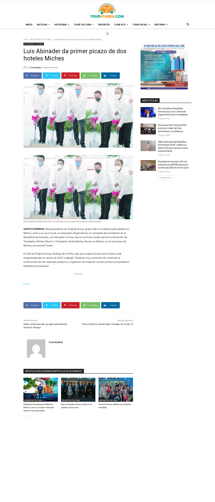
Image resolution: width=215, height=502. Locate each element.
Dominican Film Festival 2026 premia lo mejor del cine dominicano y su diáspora (172, 128)
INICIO (29, 24)
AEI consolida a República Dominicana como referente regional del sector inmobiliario (173, 111)
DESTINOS (159, 24)
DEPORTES (104, 24)
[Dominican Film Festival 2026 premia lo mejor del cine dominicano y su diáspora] (148, 129)
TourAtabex (35, 67)
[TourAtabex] (25, 67)
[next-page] (30, 417)
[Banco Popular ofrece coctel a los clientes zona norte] (78, 390)
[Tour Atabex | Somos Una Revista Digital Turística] (107, 11)
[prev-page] (25, 417)
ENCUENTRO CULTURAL (40, 39)
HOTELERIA (60, 24)
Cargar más (165, 177)
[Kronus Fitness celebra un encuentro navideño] (116, 390)
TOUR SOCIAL (140, 24)
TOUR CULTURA (82, 24)
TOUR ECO (119, 24)
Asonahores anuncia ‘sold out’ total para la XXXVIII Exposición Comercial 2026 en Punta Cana (173, 164)
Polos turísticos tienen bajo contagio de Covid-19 (107, 324)
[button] (188, 24)
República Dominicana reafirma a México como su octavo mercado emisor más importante (38, 407)
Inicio (25, 39)
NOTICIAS (42, 24)
